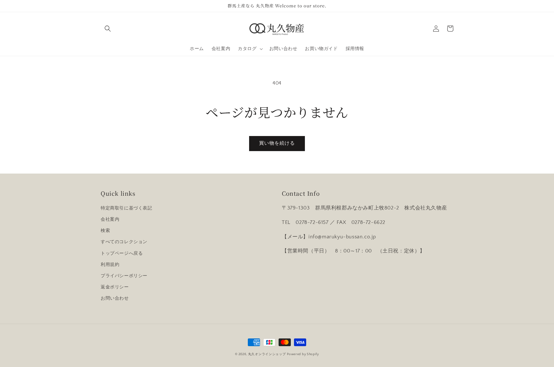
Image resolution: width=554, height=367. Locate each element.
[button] (108, 28)
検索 (105, 230)
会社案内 (110, 219)
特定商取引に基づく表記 (126, 208)
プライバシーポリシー (124, 275)
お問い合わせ (115, 298)
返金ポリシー (115, 287)
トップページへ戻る (122, 253)
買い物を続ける (277, 143)
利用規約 (110, 264)
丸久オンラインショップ (267, 354)
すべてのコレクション (124, 241)
